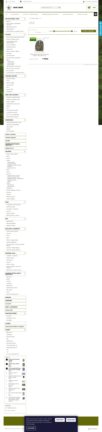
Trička (8, 183)
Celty (8, 87)
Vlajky (8, 140)
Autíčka (8, 323)
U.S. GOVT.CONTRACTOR (13, 354)
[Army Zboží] (14, 7)
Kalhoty (9, 174)
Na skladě (34, 29)
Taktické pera (10, 131)
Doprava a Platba (82, 14)
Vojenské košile (11, 162)
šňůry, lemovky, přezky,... (13, 51)
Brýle (8, 60)
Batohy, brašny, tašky (12, 18)
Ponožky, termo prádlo (13, 247)
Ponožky (9, 194)
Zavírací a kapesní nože (13, 99)
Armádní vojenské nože (13, 97)
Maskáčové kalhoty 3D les (13, 177)
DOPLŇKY (9, 192)
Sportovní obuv (11, 206)
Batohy (9, 21)
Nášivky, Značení (11, 134)
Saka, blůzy (10, 260)
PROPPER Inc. (10, 341)
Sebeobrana (9, 120)
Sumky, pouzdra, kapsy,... (13, 39)
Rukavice (8, 297)
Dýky (8, 108)
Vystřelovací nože (12, 112)
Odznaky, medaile (11, 137)
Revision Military (11, 343)
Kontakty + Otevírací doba (30, 14)
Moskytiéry (10, 89)
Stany (8, 80)
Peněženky (9, 300)
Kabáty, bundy (10, 258)
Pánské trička (10, 184)
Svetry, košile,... (11, 264)
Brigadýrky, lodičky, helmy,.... (15, 270)
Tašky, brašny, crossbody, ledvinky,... (14, 24)
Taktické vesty (11, 55)
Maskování (10, 49)
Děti (7, 218)
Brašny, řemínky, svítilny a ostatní (14, 267)
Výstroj (8, 34)
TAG (8, 349)
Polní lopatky (10, 70)
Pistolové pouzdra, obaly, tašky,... (16, 37)
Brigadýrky (10, 285)
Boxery (9, 129)
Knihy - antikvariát (12, 307)
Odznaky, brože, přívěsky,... (14, 250)
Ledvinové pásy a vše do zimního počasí (15, 245)
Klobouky (9, 283)
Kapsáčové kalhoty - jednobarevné (15, 178)
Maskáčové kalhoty (11, 180)
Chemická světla (11, 47)
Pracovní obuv (11, 213)
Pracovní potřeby (11, 313)
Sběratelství (10, 148)
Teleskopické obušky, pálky (14, 122)
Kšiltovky (9, 277)
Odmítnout (60, 420)
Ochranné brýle (10, 63)
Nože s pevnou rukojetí (13, 103)
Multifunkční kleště (12, 110)
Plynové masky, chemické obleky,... (16, 72)
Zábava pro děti (11, 225)
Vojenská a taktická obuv (14, 204)
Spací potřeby (10, 82)
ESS (7, 338)
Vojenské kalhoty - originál (13, 175)
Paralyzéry (10, 126)
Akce (32, 32)
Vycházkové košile (11, 163)
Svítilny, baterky (11, 44)
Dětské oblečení (11, 223)
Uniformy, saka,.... (11, 253)
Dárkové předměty (12, 242)
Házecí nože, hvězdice (12, 116)
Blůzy (8, 156)
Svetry (8, 158)
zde (33, 424)
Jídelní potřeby (11, 78)
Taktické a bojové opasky (14, 57)
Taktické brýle (10, 61)
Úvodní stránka (7, 14)
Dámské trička (10, 186)
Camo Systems (11, 336)
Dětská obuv (10, 221)
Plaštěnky (9, 91)
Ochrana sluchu (11, 318)
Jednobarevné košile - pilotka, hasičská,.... (14, 166)
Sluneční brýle (10, 64)
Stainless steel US (12, 345)
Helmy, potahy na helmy (13, 68)
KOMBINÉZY (9, 188)
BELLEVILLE (9, 332)
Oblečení (8, 151)
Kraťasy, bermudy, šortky (14, 190)
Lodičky (9, 281)
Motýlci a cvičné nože (13, 114)
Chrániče (9, 53)
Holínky (9, 211)
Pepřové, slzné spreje (13, 124)
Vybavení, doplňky (11, 76)
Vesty (8, 169)
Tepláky (9, 181)
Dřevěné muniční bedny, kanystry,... (13, 144)
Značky (8, 329)
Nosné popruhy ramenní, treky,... (16, 31)
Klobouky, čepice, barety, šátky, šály (13, 274)
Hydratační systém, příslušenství (12, 42)
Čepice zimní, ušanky (12, 287)
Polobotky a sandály (12, 209)
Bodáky (9, 106)
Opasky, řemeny (11, 199)
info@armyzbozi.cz (11, 407)
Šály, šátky (10, 289)
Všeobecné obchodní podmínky (50, 14)
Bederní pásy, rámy (12, 27)
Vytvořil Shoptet (93, 428)
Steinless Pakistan (12, 347)
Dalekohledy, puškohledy (14, 66)
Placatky (8, 303)
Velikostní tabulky (68, 14)
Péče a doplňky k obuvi (13, 215)
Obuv (7, 202)
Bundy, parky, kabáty (12, 154)
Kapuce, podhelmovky (13, 294)
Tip (44, 32)
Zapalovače (9, 310)
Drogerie (9, 320)
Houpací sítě (10, 85)
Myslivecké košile (11, 168)
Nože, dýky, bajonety (12, 94)
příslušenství (10, 29)
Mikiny (8, 171)
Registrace (94, 1)
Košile (8, 160)
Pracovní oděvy (11, 196)
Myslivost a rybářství (13, 228)
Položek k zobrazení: (88, 31)
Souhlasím (71, 420)
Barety (8, 279)
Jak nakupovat (15, 14)
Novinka (39, 32)
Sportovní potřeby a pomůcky (15, 326)
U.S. (7, 351)
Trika (8, 235)
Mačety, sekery (11, 101)
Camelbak (9, 334)
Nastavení (31, 428)
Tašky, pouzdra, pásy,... (13, 240)
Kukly (8, 292)
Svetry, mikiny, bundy (12, 231)
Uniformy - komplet (12, 255)
